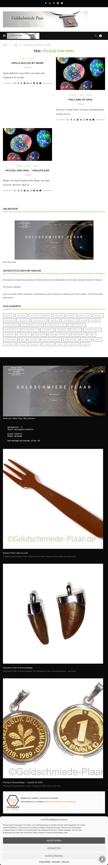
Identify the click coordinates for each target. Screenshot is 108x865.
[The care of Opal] (80, 73)
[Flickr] (62, 3)
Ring (23, 339)
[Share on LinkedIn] (28, 83)
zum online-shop (9, 262)
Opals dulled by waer (27, 63)
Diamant (98, 315)
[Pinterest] (58, 3)
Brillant (59, 315)
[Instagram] (54, 3)
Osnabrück (63, 335)
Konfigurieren (54, 856)
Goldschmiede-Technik (32, 325)
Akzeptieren (54, 840)
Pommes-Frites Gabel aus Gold (15, 553)
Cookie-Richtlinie (45, 862)
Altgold (8, 315)
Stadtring (9, 344)
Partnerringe (79, 335)
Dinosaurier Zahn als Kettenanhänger (17, 668)
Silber (97, 339)
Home (5, 45)
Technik (21, 344)
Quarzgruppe (10, 339)
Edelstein (9, 320)
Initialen (76, 330)
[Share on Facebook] (18, 83)
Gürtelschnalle (12, 330)
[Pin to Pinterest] (25, 83)
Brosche (71, 315)
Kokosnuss (9, 335)
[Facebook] (45, 3)
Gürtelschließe (77, 325)
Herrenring (62, 330)
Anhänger (21, 315)
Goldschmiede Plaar (56, 325)
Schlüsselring (71, 339)
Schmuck (86, 339)
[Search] (95, 36)
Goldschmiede (11, 325)
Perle (91, 335)
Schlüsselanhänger (51, 339)
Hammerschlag (30, 330)
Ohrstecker (40, 335)
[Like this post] (15, 83)
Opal (52, 335)
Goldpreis (94, 320)
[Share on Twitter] (21, 83)
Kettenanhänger (92, 330)
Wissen (85, 344)
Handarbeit (47, 330)
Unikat (60, 344)
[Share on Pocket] (34, 83)
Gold (83, 320)
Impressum (65, 862)
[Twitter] (50, 3)
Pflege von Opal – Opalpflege (27, 170)
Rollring (34, 339)
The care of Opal (80, 99)
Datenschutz (56, 862)
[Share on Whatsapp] (31, 83)
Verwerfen (54, 848)
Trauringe (34, 344)
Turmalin (48, 344)
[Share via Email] (40, 83)
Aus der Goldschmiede (40, 315)
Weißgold (72, 344)
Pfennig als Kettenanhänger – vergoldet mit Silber (23, 782)
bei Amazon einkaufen (12, 287)
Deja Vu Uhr (85, 315)
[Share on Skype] (37, 83)
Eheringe (54, 320)
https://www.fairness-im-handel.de (60, 801)
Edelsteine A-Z (39, 320)
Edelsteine (23, 320)
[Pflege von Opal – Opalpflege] (27, 144)
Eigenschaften (69, 320)
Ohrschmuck (24, 335)
